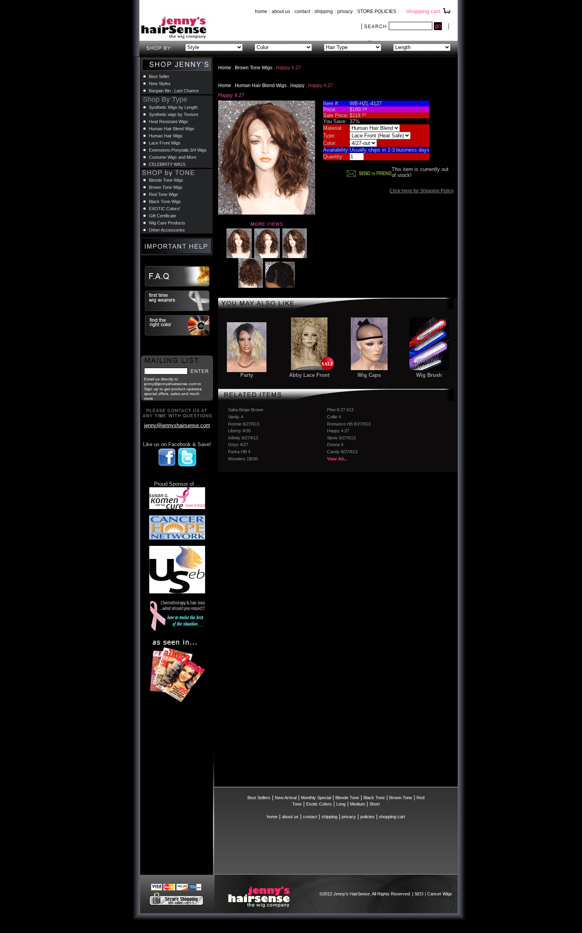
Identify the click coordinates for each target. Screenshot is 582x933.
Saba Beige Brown (245, 409)
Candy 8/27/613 (342, 451)
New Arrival (286, 797)
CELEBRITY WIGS (167, 164)
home (261, 11)
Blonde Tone (347, 797)
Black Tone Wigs (165, 201)
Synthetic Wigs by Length (173, 107)
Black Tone (374, 797)
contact (302, 11)
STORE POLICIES (376, 11)
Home (224, 67)
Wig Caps (369, 375)
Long (341, 804)
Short (374, 804)
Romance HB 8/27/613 (349, 424)
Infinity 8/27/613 (243, 437)
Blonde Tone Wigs (166, 180)
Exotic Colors (319, 804)
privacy (345, 11)
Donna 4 (335, 444)
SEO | (421, 893)
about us (281, 11)
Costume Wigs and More (172, 157)
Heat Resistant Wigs (168, 121)
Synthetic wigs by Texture (173, 114)
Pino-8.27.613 (340, 409)
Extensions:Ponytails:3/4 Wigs (178, 150)
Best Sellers (258, 797)
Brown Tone (400, 797)
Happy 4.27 (338, 430)
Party (246, 375)
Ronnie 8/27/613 (243, 424)
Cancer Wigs (439, 893)
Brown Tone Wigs (253, 67)
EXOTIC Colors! (164, 208)
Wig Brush (429, 375)
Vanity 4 (235, 416)
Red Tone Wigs (163, 194)
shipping (323, 11)
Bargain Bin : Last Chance (174, 90)
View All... (337, 458)
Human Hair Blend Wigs (261, 85)
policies (367, 816)
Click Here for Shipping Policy (422, 191)
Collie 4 (334, 416)
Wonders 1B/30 (243, 458)
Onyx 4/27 (238, 444)
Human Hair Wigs (166, 135)
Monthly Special (316, 797)
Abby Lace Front (309, 375)
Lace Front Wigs (165, 143)
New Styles (160, 83)
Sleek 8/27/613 (341, 437)
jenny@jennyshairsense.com (177, 425)
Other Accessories (167, 230)
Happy (297, 85)
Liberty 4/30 (239, 430)
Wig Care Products (167, 222)
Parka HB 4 (239, 451)
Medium (357, 804)
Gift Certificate (162, 215)
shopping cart (423, 11)
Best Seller (159, 76)
